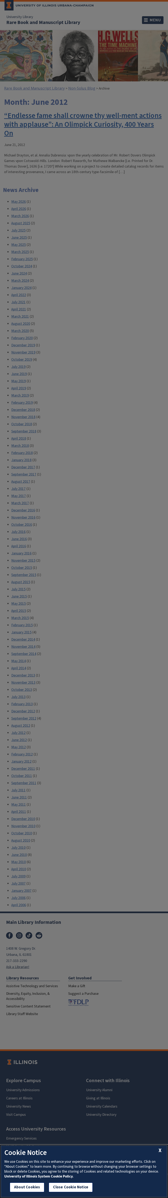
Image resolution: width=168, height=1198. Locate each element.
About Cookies (27, 1187)
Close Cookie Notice (70, 1187)
